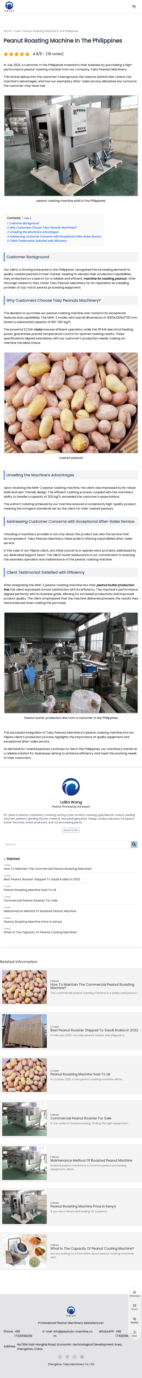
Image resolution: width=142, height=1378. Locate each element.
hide (26, 218)
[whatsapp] (82, 1357)
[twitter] (75, 1357)
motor (38, 329)
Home (7, 31)
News (8, 865)
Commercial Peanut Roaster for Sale (31, 900)
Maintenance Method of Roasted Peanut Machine (40, 911)
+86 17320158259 (23, 1333)
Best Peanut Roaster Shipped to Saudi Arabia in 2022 (42, 879)
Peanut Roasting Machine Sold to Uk (30, 890)
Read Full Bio (71, 830)
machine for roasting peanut (104, 278)
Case (8, 875)
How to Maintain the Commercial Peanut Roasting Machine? (48, 869)
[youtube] (60, 1357)
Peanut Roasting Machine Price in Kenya (33, 922)
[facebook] (67, 1357)
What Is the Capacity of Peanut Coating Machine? (40, 932)
